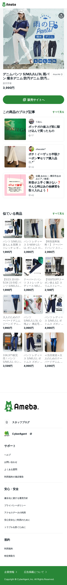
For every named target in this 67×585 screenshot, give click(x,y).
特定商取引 (9, 556)
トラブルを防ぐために (15, 527)
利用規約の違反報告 (14, 476)
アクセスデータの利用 (15, 512)
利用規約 (8, 548)
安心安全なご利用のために (17, 519)
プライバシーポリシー (15, 505)
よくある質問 (10, 469)
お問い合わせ (10, 462)
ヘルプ (7, 454)
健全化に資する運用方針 (16, 498)
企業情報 (9, 571)
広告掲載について (34, 571)
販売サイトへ (36, 99)
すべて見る (58, 111)
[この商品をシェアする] (61, 16)
